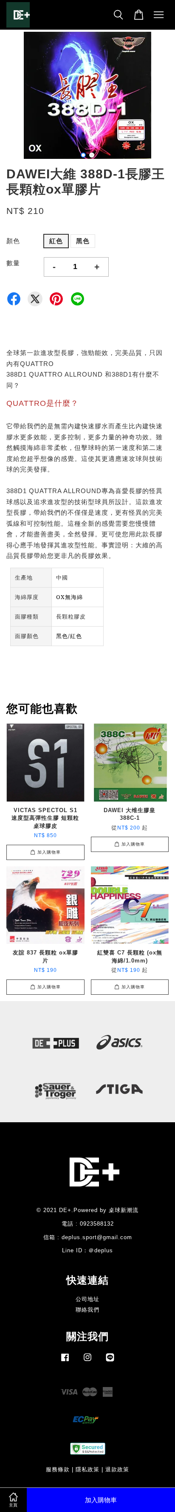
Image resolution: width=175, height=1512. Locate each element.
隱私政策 (87, 1469)
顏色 (13, 240)
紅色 (56, 240)
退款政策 (117, 1469)
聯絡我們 (87, 1310)
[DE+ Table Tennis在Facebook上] (65, 1361)
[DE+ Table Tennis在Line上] (110, 1361)
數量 (13, 262)
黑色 (83, 240)
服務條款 (58, 1469)
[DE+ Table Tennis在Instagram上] (87, 1361)
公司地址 (87, 1299)
